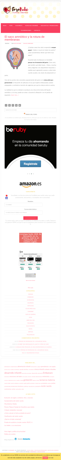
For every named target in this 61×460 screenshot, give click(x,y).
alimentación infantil (24, 366)
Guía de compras (30, 314)
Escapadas (30, 303)
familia (21, 380)
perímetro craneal (34, 383)
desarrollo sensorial (37, 373)
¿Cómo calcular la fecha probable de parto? (17, 413)
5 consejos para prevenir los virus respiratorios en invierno (33, 347)
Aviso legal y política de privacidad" (37, 450)
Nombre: (30, 201)
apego (38, 366)
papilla (25, 383)
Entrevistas (30, 300)
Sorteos (30, 331)
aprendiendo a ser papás (48, 366)
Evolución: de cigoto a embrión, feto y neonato (18, 398)
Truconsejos (30, 334)
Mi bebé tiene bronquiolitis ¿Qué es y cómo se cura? (33, 344)
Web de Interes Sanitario (30, 280)
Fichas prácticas (30, 308)
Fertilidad (30, 305)
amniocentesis (34, 366)
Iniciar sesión (41, 451)
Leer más (50, 457)
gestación (28, 380)
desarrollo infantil (12, 373)
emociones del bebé (16, 376)
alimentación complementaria (10, 366)
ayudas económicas (15, 369)
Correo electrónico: (30, 209)
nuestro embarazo (15, 383)
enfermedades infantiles (26, 376)
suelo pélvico (19, 389)
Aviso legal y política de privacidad (14, 431)
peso (40, 383)
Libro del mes (30, 320)
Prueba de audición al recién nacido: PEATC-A (18, 422)
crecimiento (31, 369)
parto (28, 383)
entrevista (45, 376)
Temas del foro (31, 114)
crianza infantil (39, 369)
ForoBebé (16, 9)
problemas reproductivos (29, 386)
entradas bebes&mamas (37, 376)
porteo (53, 383)
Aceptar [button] (45, 457)
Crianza (30, 294)
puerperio (38, 386)
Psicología (30, 323)
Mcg (23, 353)
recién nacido (46, 386)
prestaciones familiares (17, 386)
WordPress (33, 451)
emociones (6, 376)
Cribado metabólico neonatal (13, 410)
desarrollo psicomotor (26, 373)
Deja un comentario (28, 43)
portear (49, 383)
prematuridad (7, 386)
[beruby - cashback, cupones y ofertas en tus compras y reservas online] (30, 147)
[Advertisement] (41, 19)
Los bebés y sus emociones (12, 425)
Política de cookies (10, 434)
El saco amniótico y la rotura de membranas (24, 38)
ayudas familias (24, 369)
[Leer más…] (14, 95)
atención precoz (7, 369)
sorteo (13, 389)
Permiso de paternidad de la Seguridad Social (32, 341)
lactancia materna (47, 380)
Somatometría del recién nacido (14, 401)
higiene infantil (36, 380)
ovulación (21, 383)
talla (23, 389)
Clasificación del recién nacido (13, 416)
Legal (30, 317)
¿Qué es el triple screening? (12, 419)
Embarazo (30, 297)
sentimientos (7, 389)
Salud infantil (30, 326)
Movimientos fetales (33, 353)
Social (30, 328)
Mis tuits (30, 288)
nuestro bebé (7, 383)
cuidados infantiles (50, 369)
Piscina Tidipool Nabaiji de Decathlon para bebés (19, 407)
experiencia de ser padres (14, 380)
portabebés (44, 383)
